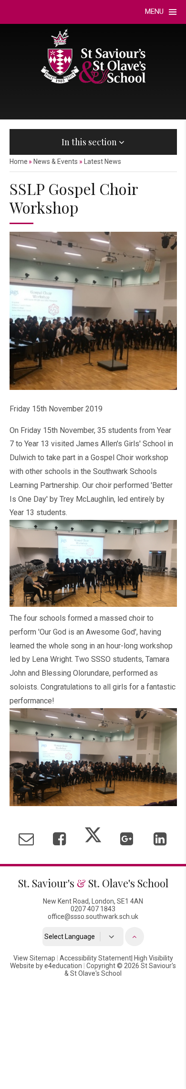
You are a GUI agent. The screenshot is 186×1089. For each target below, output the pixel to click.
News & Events (55, 161)
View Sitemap (34, 958)
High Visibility (153, 958)
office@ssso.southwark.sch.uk (93, 916)
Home (19, 161)
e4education (63, 966)
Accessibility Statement (95, 958)
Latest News (102, 161)
